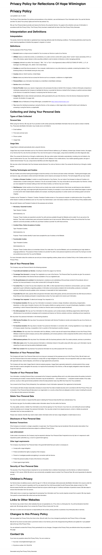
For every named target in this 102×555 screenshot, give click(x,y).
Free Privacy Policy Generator (71, 27)
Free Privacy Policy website (80, 200)
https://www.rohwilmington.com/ (60, 101)
